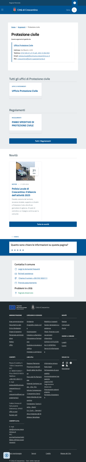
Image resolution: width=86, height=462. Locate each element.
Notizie (14, 184)
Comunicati (66, 325)
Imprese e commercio (34, 351)
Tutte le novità (43, 224)
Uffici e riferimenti (19, 86)
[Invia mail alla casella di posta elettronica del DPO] (16, 430)
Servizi (33, 453)
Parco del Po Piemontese (34, 378)
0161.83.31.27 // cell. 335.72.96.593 (35, 52)
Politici (11, 341)
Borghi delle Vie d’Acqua (34, 372)
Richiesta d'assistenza (51, 396)
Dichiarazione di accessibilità (51, 372)
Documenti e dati (15, 325)
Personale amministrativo (16, 337)
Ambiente (30, 321)
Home (13, 27)
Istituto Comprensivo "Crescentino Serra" (34, 392)
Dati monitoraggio (15, 453)
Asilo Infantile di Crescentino (34, 399)
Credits (48, 453)
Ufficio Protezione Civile (23, 45)
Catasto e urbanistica (34, 335)
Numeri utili (13, 415)
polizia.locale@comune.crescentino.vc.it (34, 55)
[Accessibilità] (6, 455)
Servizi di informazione (51, 350)
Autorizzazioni (31, 331)
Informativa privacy (51, 363)
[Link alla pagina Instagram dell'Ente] (67, 363)
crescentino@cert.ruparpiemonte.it (31, 58)
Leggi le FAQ (48, 381)
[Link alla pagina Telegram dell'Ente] (71, 363)
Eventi (64, 345)
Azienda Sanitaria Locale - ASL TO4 (34, 385)
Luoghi (64, 342)
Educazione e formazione (34, 340)
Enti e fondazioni (15, 328)
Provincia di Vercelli (33, 366)
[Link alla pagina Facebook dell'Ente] (63, 363)
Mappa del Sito (66, 453)
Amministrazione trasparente (51, 377)
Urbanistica (48, 338)
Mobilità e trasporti (50, 321)
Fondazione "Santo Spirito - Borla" (34, 405)
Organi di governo (15, 331)
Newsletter (66, 368)
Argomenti (21, 27)
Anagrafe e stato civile (34, 326)
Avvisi (64, 328)
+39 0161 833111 (15, 379)
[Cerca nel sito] (73, 9)
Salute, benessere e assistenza (51, 326)
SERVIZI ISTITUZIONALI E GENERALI (51, 343)
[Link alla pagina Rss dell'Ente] (67, 365)
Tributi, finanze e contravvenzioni (51, 333)
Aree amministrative (16, 321)
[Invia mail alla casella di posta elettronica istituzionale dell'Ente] (16, 386)
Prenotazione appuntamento (51, 390)
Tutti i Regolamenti (43, 141)
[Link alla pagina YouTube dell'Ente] (63, 365)
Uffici (11, 345)
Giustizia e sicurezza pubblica (34, 347)
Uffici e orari (13, 411)
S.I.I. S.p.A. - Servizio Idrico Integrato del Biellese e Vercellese (34, 413)
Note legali (48, 366)
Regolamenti (16, 118)
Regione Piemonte (14, 3)
